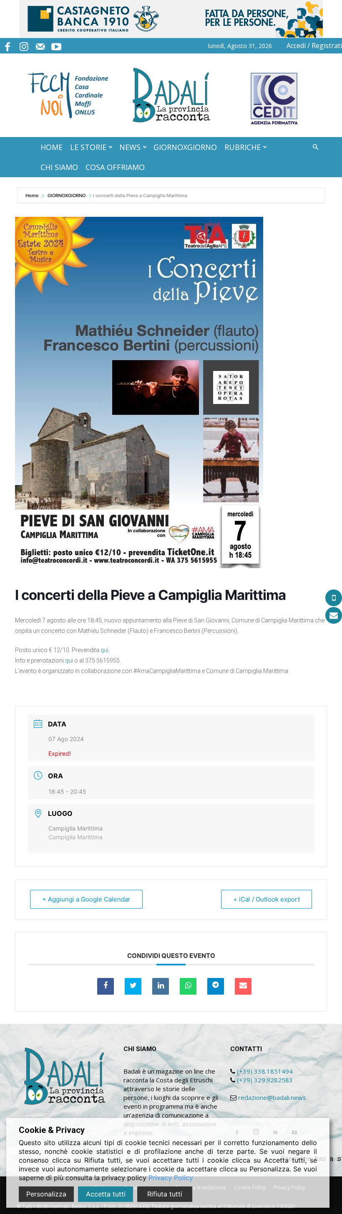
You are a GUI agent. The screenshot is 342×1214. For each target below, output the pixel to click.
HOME (51, 147)
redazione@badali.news (272, 1097)
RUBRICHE (242, 147)
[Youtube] (56, 45)
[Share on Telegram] (215, 986)
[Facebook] (7, 45)
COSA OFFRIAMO (115, 167)
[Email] (243, 986)
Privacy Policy (170, 1177)
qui (104, 650)
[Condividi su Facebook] (105, 986)
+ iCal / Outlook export (266, 899)
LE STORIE (88, 147)
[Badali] (171, 95)
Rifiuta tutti (164, 1194)
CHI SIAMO (59, 167)
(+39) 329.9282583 (265, 1080)
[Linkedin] (160, 986)
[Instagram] (23, 45)
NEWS (130, 147)
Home (32, 195)
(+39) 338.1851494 (265, 1071)
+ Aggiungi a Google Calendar (86, 899)
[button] (315, 147)
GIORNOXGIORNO (185, 147)
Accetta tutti (106, 1194)
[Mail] (40, 45)
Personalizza (46, 1194)
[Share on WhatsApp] (188, 986)
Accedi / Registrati (314, 45)
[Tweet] (133, 986)
